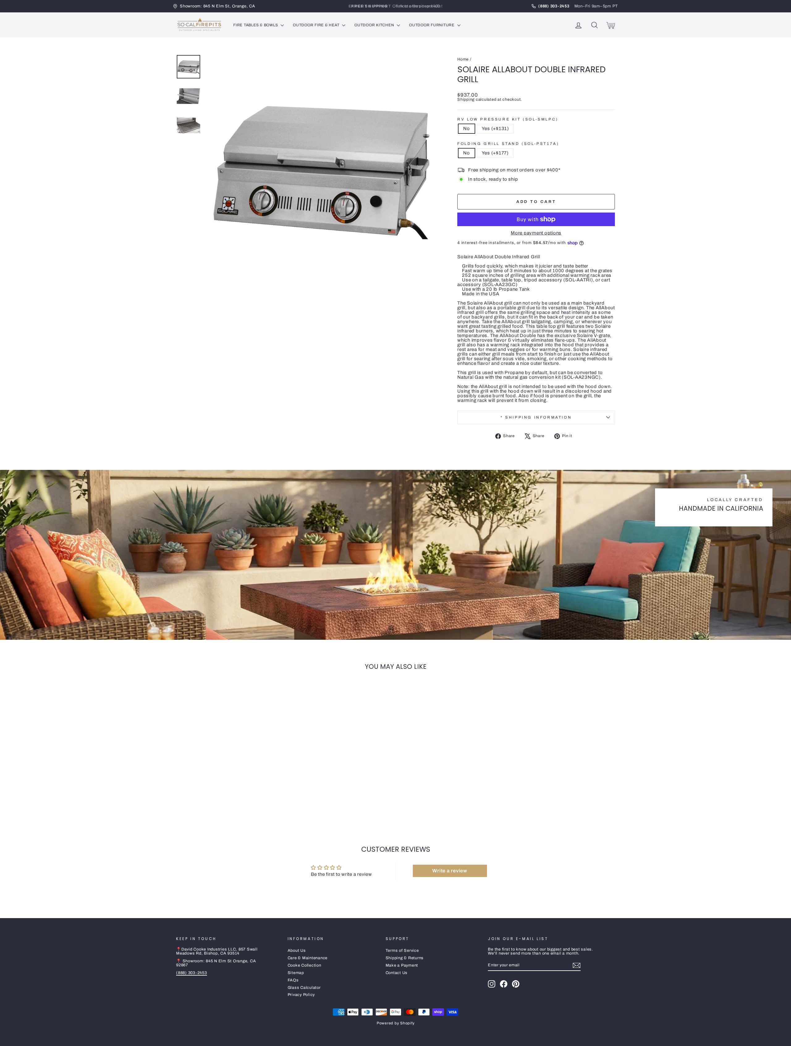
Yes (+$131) (495, 128)
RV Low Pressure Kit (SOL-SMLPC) (507, 119)
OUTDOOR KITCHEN (374, 25)
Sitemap (296, 973)
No (466, 128)
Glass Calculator (304, 987)
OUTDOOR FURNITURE (432, 25)
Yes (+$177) (495, 152)
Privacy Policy (301, 995)
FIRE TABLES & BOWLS (256, 25)
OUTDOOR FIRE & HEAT (317, 25)
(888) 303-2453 (191, 973)
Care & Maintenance (308, 958)
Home (463, 59)
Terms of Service (402, 950)
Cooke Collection (304, 965)
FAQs (293, 980)
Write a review (449, 870)
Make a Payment (402, 965)
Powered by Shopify (396, 1023)
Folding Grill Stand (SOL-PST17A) (508, 144)
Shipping (466, 99)
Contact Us (397, 973)
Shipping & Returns (405, 958)
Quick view (228, 784)
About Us (297, 950)
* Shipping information (536, 417)
